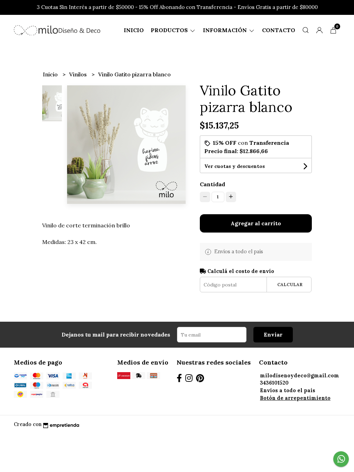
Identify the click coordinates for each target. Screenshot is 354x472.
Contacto (278, 30)
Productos (170, 30)
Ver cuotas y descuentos (234, 166)
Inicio (134, 30)
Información (225, 30)
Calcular (289, 284)
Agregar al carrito (256, 223)
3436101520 (274, 383)
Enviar (273, 334)
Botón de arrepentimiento (295, 398)
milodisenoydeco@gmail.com (299, 375)
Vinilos (78, 74)
